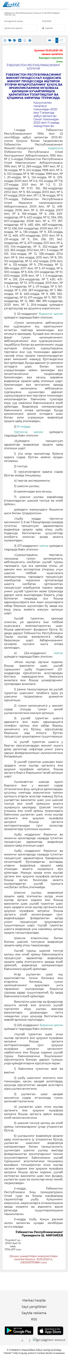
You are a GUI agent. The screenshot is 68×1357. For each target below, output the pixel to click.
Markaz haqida (34, 1300)
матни (43, 545)
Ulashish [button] (49, 28)
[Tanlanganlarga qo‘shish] (5, 40)
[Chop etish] (29, 40)
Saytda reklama (34, 1313)
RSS (34, 1319)
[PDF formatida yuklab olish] (24, 40)
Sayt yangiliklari (34, 1307)
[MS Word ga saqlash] (19, 40)
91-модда (23, 426)
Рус (54, 40)
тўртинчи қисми (28, 432)
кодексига (55, 148)
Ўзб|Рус (62, 40)
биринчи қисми (51, 313)
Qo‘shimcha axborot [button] (13, 28)
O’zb (59, 40)
